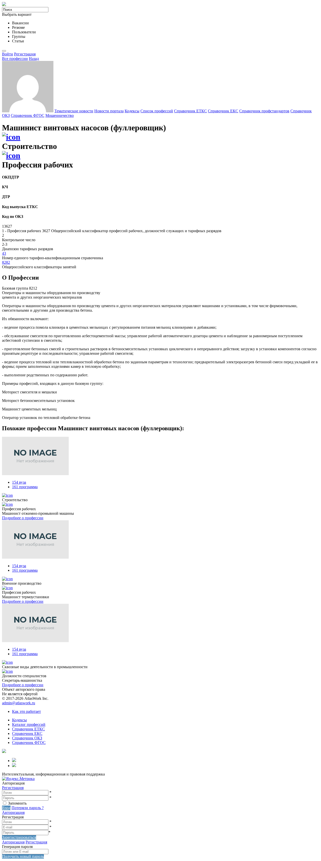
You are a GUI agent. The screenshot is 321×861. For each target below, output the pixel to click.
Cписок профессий (156, 111)
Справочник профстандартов (264, 111)
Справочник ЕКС (223, 111)
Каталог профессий (28, 724)
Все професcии (15, 58)
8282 (6, 262)
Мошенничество (59, 115)
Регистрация (25, 54)
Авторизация (13, 812)
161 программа (25, 487)
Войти (7, 54)
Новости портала (109, 111)
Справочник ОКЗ (27, 738)
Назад (34, 58)
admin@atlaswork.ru (18, 703)
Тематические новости (73, 111)
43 (4, 253)
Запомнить (17, 803)
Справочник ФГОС (27, 115)
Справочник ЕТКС (190, 111)
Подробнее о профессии (22, 518)
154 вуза (19, 482)
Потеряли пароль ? (28, 808)
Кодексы (132, 111)
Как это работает (26, 711)
